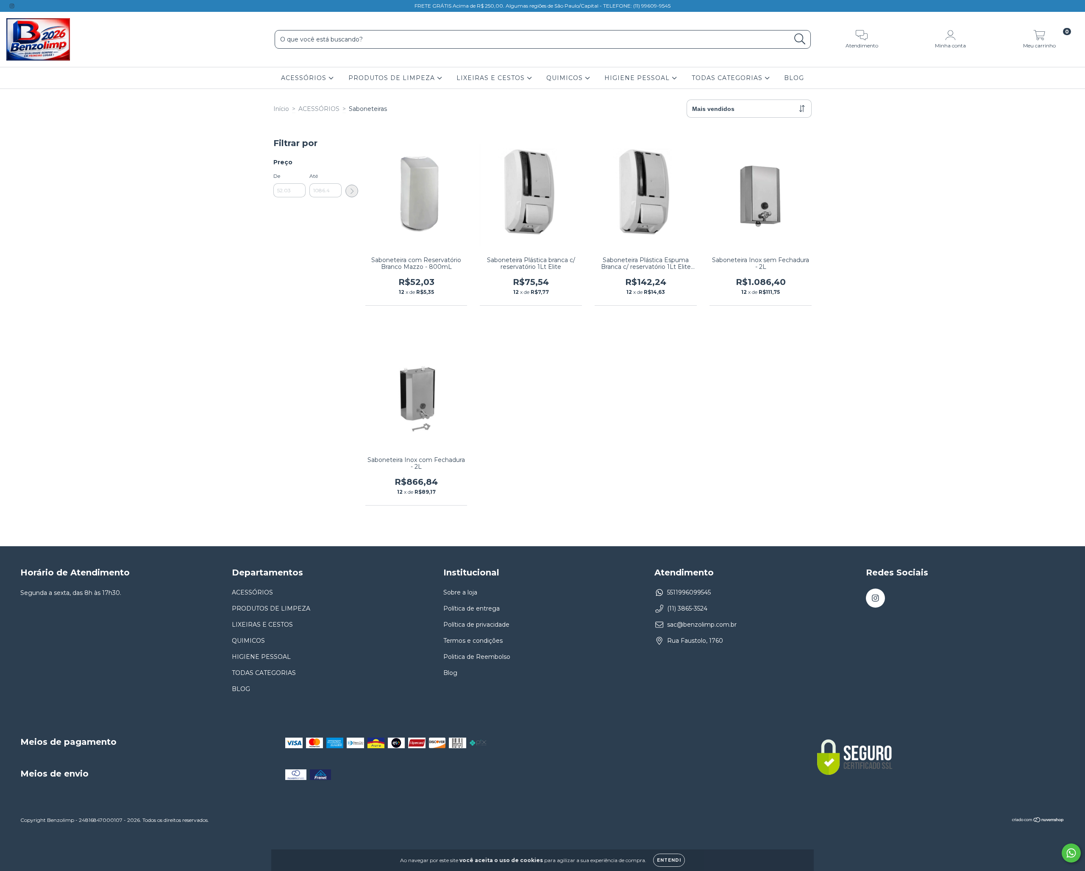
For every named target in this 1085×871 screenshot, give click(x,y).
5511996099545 (689, 592)
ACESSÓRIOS (304, 78)
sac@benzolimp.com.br (702, 624)
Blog (450, 673)
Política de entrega (471, 608)
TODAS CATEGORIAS (728, 78)
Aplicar (351, 191)
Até (313, 176)
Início (281, 109)
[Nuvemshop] (1038, 821)
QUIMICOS (565, 78)
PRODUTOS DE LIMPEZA (392, 78)
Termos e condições (473, 640)
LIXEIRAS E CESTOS (491, 78)
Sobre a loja (460, 592)
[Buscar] (800, 39)
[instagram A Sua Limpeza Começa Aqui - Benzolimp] (11, 6)
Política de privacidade (476, 624)
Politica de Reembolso (476, 657)
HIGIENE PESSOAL (638, 78)
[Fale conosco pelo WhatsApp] (1071, 853)
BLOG (794, 78)
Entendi (669, 860)
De (276, 176)
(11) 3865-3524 (687, 608)
